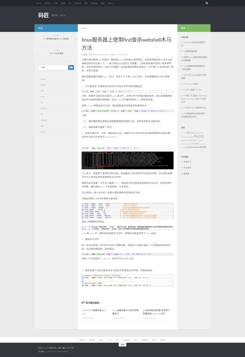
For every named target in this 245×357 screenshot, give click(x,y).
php (190, 140)
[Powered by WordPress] (43, 351)
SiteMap (94, 3)
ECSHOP (183, 137)
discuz (190, 132)
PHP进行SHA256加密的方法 (194, 107)
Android (78, 3)
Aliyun (110, 3)
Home (38, 3)
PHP (56, 3)
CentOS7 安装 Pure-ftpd (192, 90)
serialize (183, 144)
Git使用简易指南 (190, 51)
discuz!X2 (199, 133)
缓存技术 (190, 147)
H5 (70, 3)
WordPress (184, 147)
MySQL (48, 3)
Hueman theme (62, 351)
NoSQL (187, 140)
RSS (103, 3)
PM (86, 3)
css (185, 133)
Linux (63, 3)
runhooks (199, 140)
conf (182, 133)
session (188, 144)
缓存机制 (196, 147)
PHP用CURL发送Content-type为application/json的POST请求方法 (194, 98)
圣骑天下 (187, 162)
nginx (183, 140)
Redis (195, 140)
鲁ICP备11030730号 (66, 348)
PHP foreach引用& (190, 84)
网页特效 (202, 147)
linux (84, 28)
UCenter (195, 143)
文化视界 (187, 168)
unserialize (203, 144)
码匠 (43, 15)
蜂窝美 (186, 173)
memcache (190, 137)
